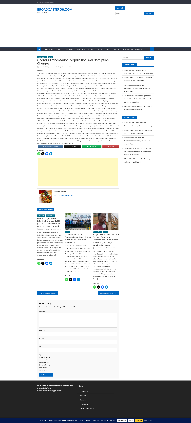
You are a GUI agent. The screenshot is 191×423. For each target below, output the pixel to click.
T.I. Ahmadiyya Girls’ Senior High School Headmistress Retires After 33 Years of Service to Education (137, 99)
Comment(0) (66, 67)
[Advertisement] (95, 32)
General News (48, 49)
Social (99, 49)
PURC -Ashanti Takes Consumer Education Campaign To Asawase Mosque (138, 71)
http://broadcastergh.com (64, 195)
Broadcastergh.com (54, 9)
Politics (91, 49)
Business (59, 49)
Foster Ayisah (54, 67)
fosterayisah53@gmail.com (52, 391)
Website (42, 347)
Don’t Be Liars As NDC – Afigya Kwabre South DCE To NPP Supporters (109, 293)
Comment (43, 311)
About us (83, 396)
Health (116, 49)
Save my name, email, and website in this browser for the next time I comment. (44, 363)
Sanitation (81, 49)
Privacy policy (84, 404)
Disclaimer (83, 400)
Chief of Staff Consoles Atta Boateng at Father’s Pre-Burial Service (138, 108)
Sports (108, 49)
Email (41, 339)
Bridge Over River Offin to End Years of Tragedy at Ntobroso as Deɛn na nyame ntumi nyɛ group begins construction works (106, 239)
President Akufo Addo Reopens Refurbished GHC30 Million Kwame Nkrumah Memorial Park (78, 238)
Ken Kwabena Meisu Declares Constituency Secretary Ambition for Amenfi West (137, 88)
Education (69, 49)
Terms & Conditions (87, 408)
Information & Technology (133, 49)
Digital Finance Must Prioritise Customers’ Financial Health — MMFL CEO (138, 79)
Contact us (84, 391)
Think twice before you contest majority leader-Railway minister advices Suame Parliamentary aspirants (49, 293)
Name (42, 331)
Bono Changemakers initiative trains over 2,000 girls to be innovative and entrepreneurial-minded (48, 222)
